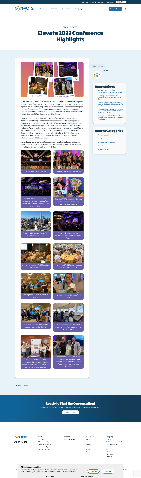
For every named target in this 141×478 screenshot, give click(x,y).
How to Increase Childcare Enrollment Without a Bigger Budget (110, 91)
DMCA (124, 469)
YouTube (25, 442)
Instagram (22, 442)
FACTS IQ (41, 439)
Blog (65, 27)
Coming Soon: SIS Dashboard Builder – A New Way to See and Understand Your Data (111, 117)
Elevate (73, 27)
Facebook (15, 442)
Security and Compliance (106, 142)
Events (87, 447)
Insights (87, 439)
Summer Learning (104, 135)
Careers (108, 452)
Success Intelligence (44, 449)
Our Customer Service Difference (116, 442)
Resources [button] (66, 9)
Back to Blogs (23, 385)
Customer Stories (69, 439)
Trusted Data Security (112, 444)
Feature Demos (90, 442)
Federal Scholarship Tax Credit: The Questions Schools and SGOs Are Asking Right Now (110, 110)
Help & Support (110, 454)
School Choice (103, 149)
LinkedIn (19, 442)
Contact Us (109, 457)
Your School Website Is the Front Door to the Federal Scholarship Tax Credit (110, 104)
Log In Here (109, 2)
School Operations (104, 146)
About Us (108, 439)
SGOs (100, 139)
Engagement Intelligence (45, 444)
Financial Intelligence (44, 447)
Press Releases (110, 449)
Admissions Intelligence (45, 442)
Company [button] (78, 9)
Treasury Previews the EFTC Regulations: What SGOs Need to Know (109, 97)
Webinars (88, 444)
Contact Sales (115, 9)
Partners (108, 447)
